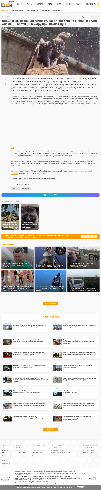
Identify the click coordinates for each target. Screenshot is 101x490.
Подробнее (69, 487)
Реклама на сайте (88, 453)
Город (29, 4)
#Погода (15, 188)
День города (46, 10)
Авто (50, 4)
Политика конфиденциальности (61, 453)
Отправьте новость (89, 236)
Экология (39, 4)
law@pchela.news (66, 483)
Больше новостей (50, 303)
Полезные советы (32, 10)
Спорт (59, 4)
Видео (79, 4)
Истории (69, 4)
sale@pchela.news (88, 450)
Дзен (33, 455)
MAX (92, 17)
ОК (99, 17)
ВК (96, 17)
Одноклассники (37, 453)
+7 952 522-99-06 (56, 447)
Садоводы (56, 10)
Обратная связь (21, 453)
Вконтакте (35, 450)
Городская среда (17, 10)
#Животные (25, 188)
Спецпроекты (91, 4)
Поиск (18, 450)
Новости (19, 4)
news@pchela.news (57, 450)
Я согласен (81, 487)
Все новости (50, 429)
